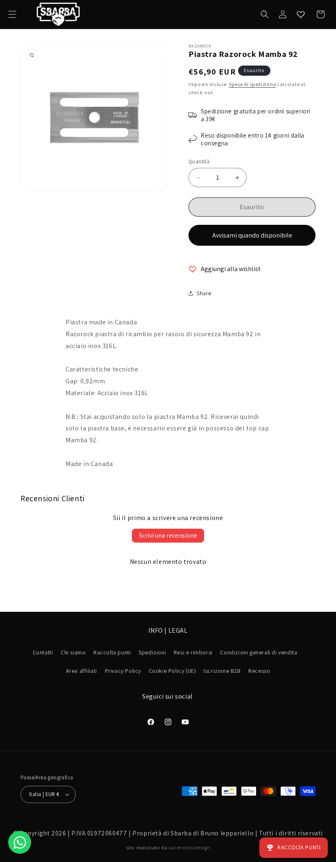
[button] (12, 14)
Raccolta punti (112, 652)
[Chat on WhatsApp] (19, 842)
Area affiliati (81, 670)
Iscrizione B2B (222, 670)
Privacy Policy (123, 670)
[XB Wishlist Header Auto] (301, 14)
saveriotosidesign (189, 847)
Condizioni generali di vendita (258, 652)
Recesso (259, 670)
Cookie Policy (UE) (172, 670)
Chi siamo (73, 652)
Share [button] (204, 293)
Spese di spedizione (252, 84)
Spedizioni (152, 652)
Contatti (43, 652)
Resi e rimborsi (193, 652)
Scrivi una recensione (168, 535)
